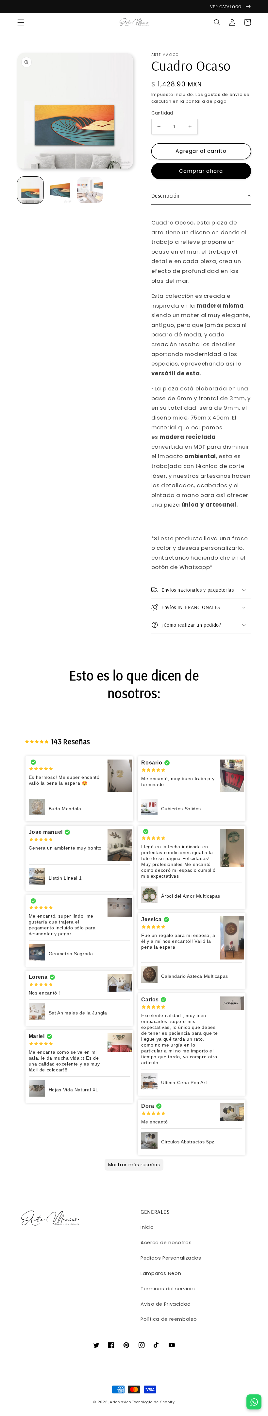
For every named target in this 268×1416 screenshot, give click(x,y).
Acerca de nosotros (166, 1242)
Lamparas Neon (161, 1273)
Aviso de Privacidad (166, 1304)
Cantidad (162, 113)
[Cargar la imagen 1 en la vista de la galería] (30, 190)
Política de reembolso (169, 1319)
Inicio (147, 1227)
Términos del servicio (168, 1288)
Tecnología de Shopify (153, 1402)
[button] (20, 22)
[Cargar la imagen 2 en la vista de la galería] (60, 190)
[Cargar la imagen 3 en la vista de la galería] (90, 190)
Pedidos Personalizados (171, 1258)
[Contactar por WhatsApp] (253, 1401)
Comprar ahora (201, 171)
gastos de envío (223, 94)
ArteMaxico (120, 1402)
